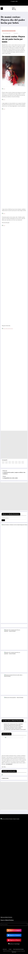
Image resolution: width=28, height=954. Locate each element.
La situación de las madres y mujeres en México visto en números (14, 473)
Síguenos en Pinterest (15, 940)
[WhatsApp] (22, 462)
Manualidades (12, 30)
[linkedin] (9, 462)
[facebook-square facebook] (12, 4)
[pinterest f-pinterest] (15, 4)
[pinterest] (13, 462)
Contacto (10, 949)
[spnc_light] (26, 9)
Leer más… (4, 766)
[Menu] (2, 8)
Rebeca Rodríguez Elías (6, 33)
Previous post (5, 470)
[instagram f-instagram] (14, 4)
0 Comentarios (16, 33)
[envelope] (16, 462)
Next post (4, 476)
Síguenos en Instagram (15, 930)
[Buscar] (24, 9)
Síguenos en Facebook (15, 935)
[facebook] (3, 462)
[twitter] (6, 462)
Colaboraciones (5, 30)
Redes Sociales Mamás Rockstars (18, 949)
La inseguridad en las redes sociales (10, 478)
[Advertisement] (14, 445)
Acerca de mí (5, 949)
